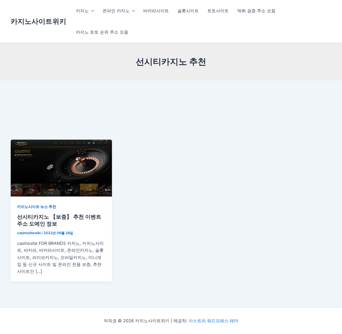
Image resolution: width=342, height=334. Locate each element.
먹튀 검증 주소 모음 (256, 10)
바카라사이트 (156, 10)
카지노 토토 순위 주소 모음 (102, 32)
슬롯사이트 (188, 10)
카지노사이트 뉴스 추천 (36, 206)
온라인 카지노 (116, 10)
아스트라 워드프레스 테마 (213, 320)
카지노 (82, 10)
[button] (91, 10)
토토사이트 (218, 10)
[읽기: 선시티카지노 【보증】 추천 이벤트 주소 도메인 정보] (61, 167)
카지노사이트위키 (38, 21)
